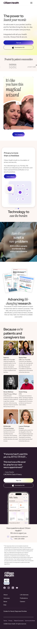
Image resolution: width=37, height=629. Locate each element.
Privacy (10, 620)
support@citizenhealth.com (19, 536)
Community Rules (30, 620)
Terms (5, 620)
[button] (31, 3)
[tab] (15, 208)
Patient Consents (19, 620)
